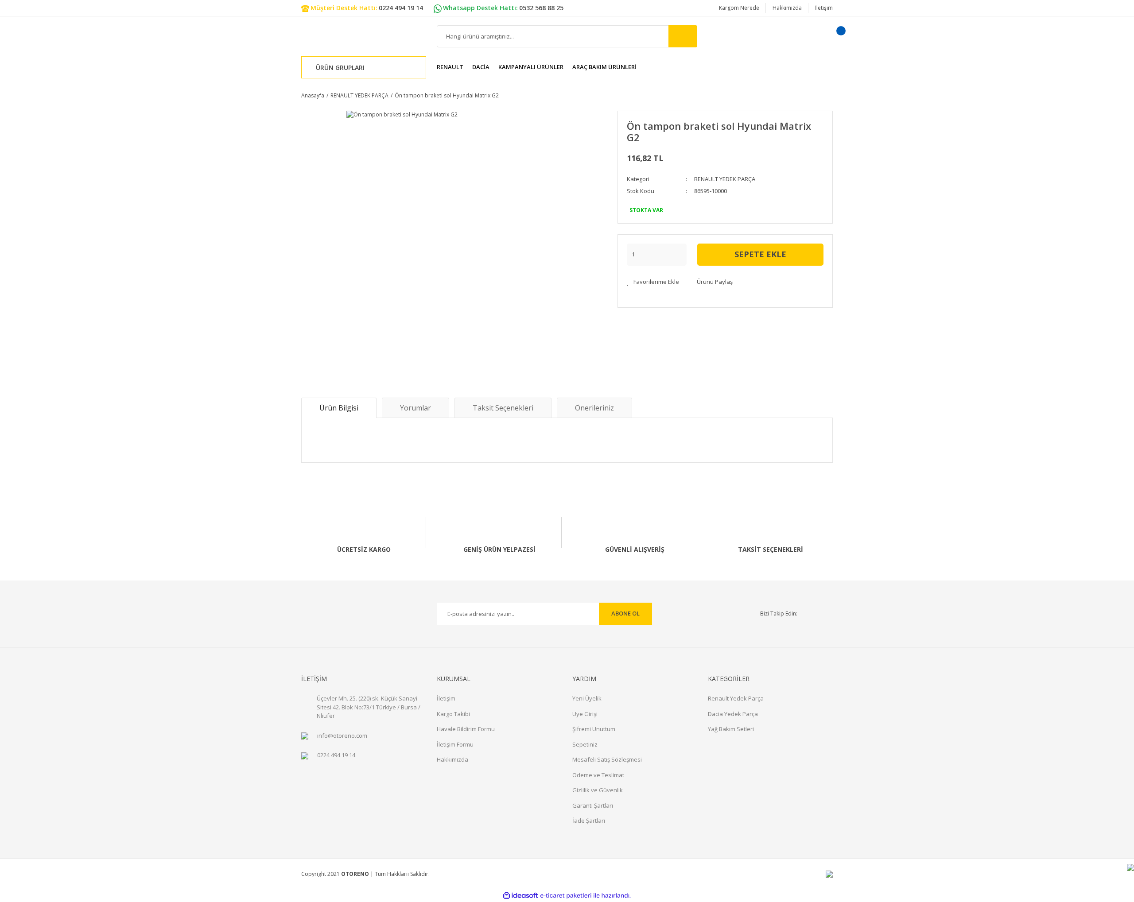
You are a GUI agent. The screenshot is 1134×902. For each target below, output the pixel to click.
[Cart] (830, 36)
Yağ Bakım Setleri (731, 729)
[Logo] (341, 36)
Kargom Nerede (739, 8)
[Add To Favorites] (653, 282)
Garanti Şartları (592, 805)
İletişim (824, 8)
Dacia (480, 67)
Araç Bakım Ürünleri (604, 67)
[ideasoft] (520, 895)
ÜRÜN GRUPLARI (340, 67)
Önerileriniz (594, 408)
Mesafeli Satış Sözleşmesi (607, 759)
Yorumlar (415, 408)
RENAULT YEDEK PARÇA (724, 179)
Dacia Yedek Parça (733, 714)
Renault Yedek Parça (736, 698)
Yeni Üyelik (587, 698)
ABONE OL (625, 613)
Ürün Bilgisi (338, 408)
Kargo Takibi (453, 714)
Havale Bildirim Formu (466, 729)
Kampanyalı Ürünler (530, 67)
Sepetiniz (585, 744)
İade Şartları (588, 821)
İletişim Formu (455, 744)
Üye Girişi (585, 714)
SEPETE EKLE (760, 254)
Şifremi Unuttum (593, 729)
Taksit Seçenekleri (503, 408)
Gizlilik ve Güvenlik (597, 790)
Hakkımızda (787, 8)
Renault (450, 67)
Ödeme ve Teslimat (598, 775)
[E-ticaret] (566, 895)
